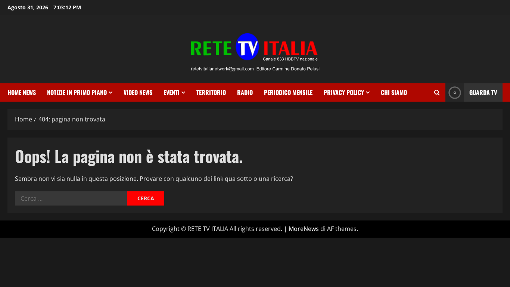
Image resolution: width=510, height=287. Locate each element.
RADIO (245, 92)
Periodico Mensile (288, 92)
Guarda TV (483, 92)
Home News (21, 92)
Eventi (172, 92)
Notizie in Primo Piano (77, 92)
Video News (138, 92)
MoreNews (304, 229)
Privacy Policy (344, 92)
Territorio (211, 92)
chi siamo (394, 92)
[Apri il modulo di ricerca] (437, 92)
